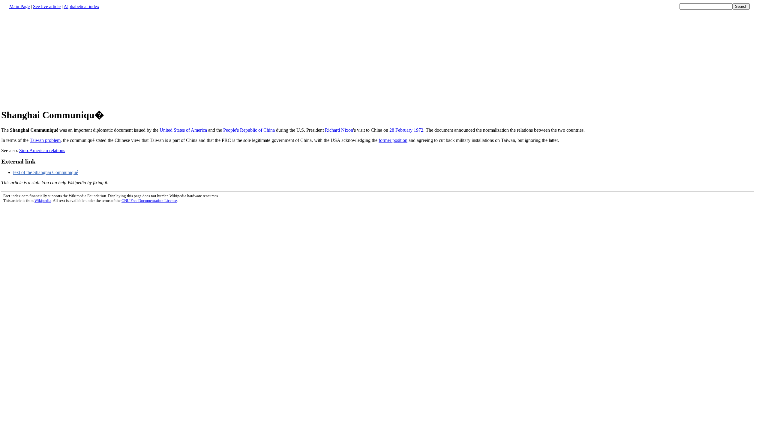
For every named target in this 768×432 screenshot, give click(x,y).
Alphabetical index (81, 6)
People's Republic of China (249, 130)
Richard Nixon (339, 130)
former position (393, 140)
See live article (47, 6)
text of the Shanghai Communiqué (45, 172)
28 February (400, 130)
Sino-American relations (42, 150)
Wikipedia (42, 200)
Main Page (19, 6)
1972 (418, 130)
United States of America (183, 130)
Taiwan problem (45, 140)
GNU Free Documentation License (149, 200)
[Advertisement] (384, 60)
